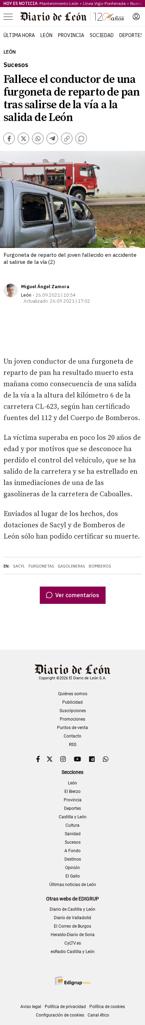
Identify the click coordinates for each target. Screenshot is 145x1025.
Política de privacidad (65, 1006)
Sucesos (73, 842)
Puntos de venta (72, 727)
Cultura (72, 825)
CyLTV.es (72, 943)
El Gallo (72, 876)
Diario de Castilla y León (72, 909)
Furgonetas (41, 566)
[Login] (136, 16)
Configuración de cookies (60, 1015)
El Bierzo (72, 791)
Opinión (72, 867)
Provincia (71, 35)
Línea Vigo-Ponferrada (104, 3)
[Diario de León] (72, 16)
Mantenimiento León (58, 3)
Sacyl (19, 566)
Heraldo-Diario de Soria (73, 934)
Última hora (19, 35)
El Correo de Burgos (72, 926)
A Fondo (72, 850)
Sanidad (73, 833)
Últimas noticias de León (72, 884)
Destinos (72, 859)
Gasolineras (71, 566)
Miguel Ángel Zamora (45, 287)
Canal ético (98, 1015)
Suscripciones (72, 710)
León (46, 35)
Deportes (131, 35)
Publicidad (72, 702)
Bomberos (100, 566)
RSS (72, 744)
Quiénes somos (72, 693)
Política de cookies (107, 1006)
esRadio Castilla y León (73, 951)
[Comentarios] (81, 138)
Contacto (72, 736)
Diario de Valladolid (72, 917)
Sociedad (102, 35)
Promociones (72, 719)
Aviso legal (30, 1006)
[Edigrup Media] (72, 981)
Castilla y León (73, 816)
